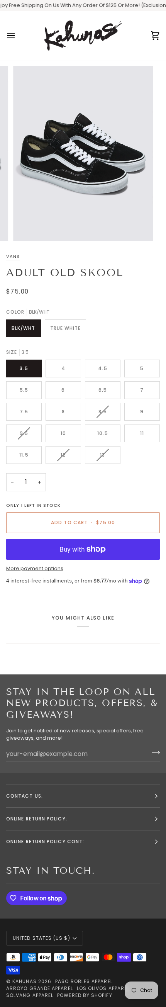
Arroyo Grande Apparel (39, 988)
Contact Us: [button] (24, 796)
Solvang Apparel (29, 995)
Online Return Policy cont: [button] (45, 841)
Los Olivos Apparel (103, 988)
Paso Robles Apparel (84, 981)
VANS (13, 256)
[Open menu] (17, 36)
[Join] (153, 753)
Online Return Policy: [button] (36, 818)
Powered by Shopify (84, 995)
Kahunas (24, 981)
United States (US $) (41, 938)
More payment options (34, 568)
